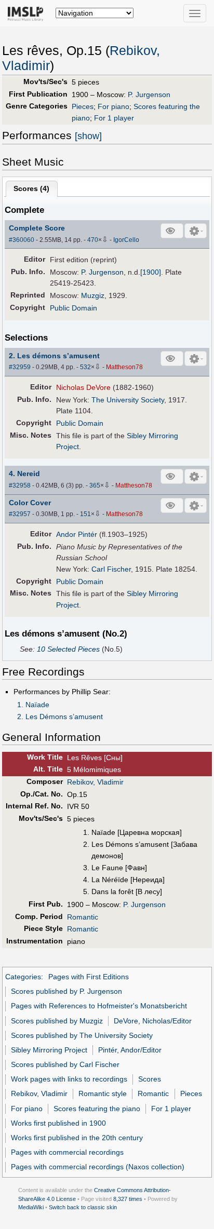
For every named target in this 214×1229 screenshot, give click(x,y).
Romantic (82, 917)
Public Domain (73, 308)
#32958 (20, 485)
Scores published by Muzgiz (57, 1021)
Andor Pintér (76, 534)
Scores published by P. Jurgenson (66, 991)
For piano (113, 106)
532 (85, 367)
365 (94, 485)
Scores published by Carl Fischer (65, 1064)
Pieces (82, 106)
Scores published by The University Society (82, 1035)
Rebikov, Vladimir (95, 782)
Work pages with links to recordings (69, 1079)
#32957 (20, 514)
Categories (23, 977)
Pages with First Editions (88, 977)
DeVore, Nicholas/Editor (153, 1021)
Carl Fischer (111, 569)
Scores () (31, 188)
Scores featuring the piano (97, 1108)
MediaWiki (31, 1207)
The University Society (127, 400)
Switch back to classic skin (83, 1207)
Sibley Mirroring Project (49, 1050)
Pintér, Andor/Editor (130, 1050)
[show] (88, 136)
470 (92, 240)
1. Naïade (33, 704)
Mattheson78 (124, 367)
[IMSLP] (28, 13)
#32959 (20, 367)
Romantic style (102, 1093)
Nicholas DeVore (83, 387)
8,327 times (127, 1199)
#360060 (21, 240)
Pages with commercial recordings (67, 1152)
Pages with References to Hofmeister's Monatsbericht (99, 1006)
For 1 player (114, 118)
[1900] (150, 272)
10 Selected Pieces (68, 649)
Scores (149, 1079)
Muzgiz (92, 295)
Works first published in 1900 (58, 1123)
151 (85, 514)
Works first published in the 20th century (77, 1137)
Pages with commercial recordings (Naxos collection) (97, 1167)
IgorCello (126, 240)
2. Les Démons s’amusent (60, 716)
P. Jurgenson (149, 94)
